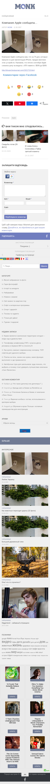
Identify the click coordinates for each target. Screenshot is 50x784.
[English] (11, 259)
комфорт (25, 649)
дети (19, 641)
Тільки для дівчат (10, 318)
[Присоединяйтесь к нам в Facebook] (46, 236)
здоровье (26, 646)
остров (4, 655)
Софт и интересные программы (16, 305)
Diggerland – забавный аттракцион (15, 623)
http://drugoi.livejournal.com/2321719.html (18, 70)
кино (19, 649)
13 (23, 133)
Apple (14, 118)
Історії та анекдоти (11, 288)
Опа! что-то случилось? (11, 582)
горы (14, 642)
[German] (17, 259)
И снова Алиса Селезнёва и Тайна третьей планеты (33, 148)
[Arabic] (4, 259)
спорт (38, 655)
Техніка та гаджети (11, 314)
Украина (27, 638)
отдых (10, 655)
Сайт (6, 207)
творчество (44, 655)
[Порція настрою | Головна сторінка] (25, 7)
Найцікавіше (8, 16)
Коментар (9, 182)
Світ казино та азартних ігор (15, 301)
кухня (3, 652)
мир (14, 651)
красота (41, 649)
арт (37, 638)
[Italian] (20, 259)
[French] (14, 259)
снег (29, 655)
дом (42, 641)
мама (8, 652)
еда (47, 642)
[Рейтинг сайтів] (25, 432)
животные (7, 645)
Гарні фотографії (11, 284)
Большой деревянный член (13, 542)
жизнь (17, 645)
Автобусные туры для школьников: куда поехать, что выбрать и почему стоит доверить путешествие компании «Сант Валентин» (25, 367)
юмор (9, 658)
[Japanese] (23, 259)
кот (30, 649)
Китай (14, 638)
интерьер (43, 646)
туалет (4, 658)
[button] (7, 178)
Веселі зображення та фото (15, 280)
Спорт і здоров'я (10, 309)
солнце (33, 655)
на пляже (26, 652)
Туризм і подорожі (11, 322)
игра (32, 646)
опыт (41, 652)
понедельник (18, 655)
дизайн (26, 642)
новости (32, 652)
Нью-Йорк (20, 638)
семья (25, 655)
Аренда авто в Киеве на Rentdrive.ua (27, 388)
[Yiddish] (26, 259)
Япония (33, 638)
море (20, 652)
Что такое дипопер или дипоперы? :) (27, 384)
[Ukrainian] (1, 259)
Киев (9, 638)
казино (14, 649)
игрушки (37, 646)
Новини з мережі (10, 297)
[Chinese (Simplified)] (7, 259)
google (4, 638)
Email (28, 199)
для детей (35, 642)
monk (10, 27)
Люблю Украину (8, 479)
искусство (6, 648)
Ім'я (6, 199)
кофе (35, 649)
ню (37, 652)
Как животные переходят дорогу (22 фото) (19, 510)
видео (6, 641)
